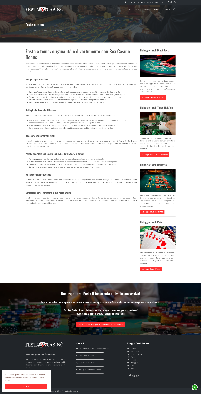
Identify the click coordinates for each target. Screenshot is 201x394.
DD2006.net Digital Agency (68, 391)
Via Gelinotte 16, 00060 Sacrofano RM (94, 349)
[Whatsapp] (175, 2)
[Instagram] (171, 2)
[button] (174, 9)
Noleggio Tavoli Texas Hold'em (155, 154)
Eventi (156, 9)
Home (129, 9)
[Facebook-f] (168, 2)
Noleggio (147, 9)
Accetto (26, 386)
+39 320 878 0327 (86, 356)
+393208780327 (133, 2)
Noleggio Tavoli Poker (151, 269)
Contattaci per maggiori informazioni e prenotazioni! (100, 324)
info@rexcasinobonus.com (154, 2)
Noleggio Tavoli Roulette (152, 212)
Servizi (137, 9)
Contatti (166, 9)
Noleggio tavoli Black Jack (153, 97)
